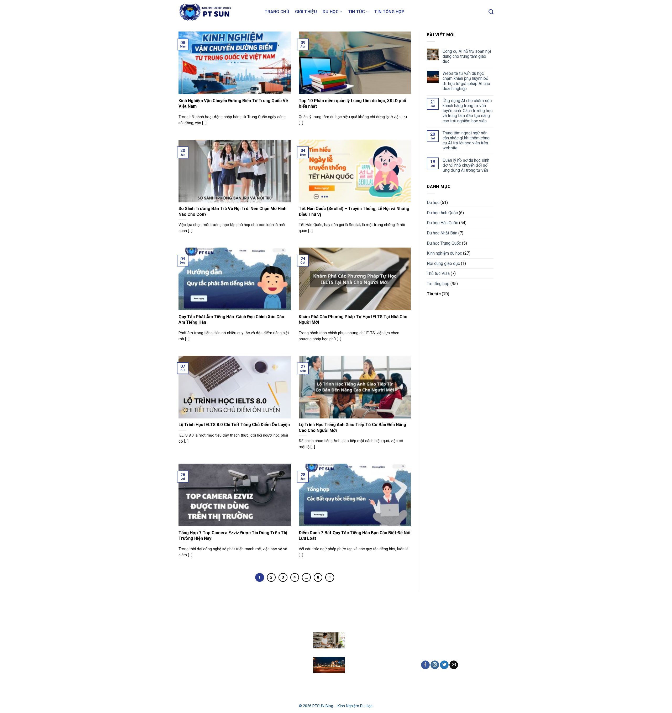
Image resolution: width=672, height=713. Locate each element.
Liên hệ (187, 663)
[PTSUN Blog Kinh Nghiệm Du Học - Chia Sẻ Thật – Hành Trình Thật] (217, 12)
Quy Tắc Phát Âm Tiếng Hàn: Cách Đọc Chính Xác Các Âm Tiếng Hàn (231, 319)
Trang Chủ (277, 11)
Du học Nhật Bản (442, 232)
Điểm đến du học (277, 632)
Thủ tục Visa (438, 273)
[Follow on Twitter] (444, 664)
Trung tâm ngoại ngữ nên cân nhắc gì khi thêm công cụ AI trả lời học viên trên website (466, 140)
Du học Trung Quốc (444, 242)
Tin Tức (356, 11)
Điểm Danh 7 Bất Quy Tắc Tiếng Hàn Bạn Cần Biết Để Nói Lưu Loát (354, 535)
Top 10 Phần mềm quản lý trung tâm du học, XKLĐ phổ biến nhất (352, 103)
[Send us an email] (453, 664)
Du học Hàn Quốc (442, 222)
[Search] (491, 11)
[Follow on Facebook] (425, 664)
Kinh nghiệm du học (444, 253)
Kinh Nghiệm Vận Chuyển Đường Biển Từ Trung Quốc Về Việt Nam (233, 103)
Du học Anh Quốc (442, 212)
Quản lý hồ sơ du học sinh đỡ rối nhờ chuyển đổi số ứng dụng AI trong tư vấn (466, 165)
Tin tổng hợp (389, 11)
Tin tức (434, 293)
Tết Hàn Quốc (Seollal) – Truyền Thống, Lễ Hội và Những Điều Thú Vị (354, 211)
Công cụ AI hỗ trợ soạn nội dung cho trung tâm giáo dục (467, 56)
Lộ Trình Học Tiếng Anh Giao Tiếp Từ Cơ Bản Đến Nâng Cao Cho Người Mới (352, 427)
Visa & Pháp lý (275, 656)
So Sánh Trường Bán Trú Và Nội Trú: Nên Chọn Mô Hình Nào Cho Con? (232, 211)
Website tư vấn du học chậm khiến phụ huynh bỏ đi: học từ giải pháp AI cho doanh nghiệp (466, 81)
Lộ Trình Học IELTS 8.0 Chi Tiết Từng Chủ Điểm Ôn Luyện (234, 424)
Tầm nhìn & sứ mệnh (199, 651)
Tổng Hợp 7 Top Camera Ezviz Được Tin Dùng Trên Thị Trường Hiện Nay (232, 535)
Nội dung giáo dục (443, 263)
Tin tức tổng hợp (276, 669)
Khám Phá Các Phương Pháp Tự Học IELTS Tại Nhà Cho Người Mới (353, 319)
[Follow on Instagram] (434, 664)
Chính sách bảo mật (199, 675)
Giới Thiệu (306, 11)
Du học (331, 11)
